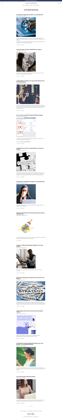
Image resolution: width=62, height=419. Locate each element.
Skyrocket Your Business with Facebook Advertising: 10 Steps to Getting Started (30, 213)
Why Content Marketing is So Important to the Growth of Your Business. (30, 278)
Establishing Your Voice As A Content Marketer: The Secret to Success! (30, 149)
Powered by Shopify (35, 416)
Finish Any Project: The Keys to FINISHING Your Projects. (29, 49)
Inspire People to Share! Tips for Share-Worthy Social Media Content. (29, 311)
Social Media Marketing (26, 141)
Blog (34, 5)
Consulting (27, 5)
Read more (18, 110)
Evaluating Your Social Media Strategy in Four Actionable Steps (30, 181)
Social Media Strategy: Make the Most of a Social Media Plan (29, 14)
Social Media (21, 141)
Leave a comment (22, 110)
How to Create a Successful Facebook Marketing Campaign (29, 115)
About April (37, 5)
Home (23, 5)
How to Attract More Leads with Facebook (25, 376)
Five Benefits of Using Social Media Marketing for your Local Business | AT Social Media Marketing (29, 344)
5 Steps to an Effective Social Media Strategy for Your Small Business (29, 246)
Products (31, 5)
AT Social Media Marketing (31, 3)
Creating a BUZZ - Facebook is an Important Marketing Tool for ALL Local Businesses (30, 81)
